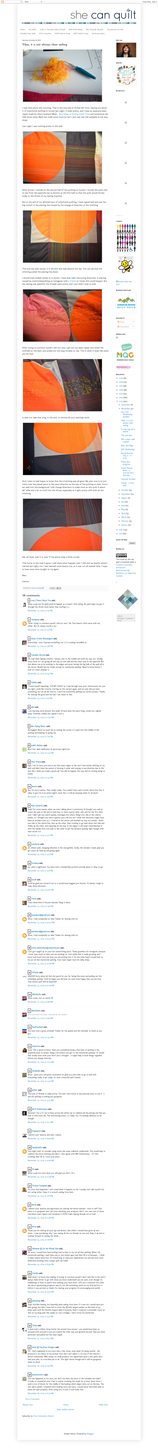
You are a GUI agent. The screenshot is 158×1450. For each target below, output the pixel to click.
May (123, 509)
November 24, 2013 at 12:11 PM (40, 1196)
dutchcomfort (38, 1375)
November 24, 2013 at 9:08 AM (41, 1160)
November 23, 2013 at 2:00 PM (41, 717)
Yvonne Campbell (39, 1186)
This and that (126, 435)
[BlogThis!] (53, 588)
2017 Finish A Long (81, 34)
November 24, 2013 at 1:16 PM (40, 1240)
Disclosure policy (98, 34)
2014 (121, 397)
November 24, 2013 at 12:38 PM (41, 1218)
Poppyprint (36, 1131)
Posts (121, 322)
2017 (121, 386)
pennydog (36, 1300)
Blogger (90, 1434)
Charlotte (36, 1046)
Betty (34, 1205)
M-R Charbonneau (39, 1109)
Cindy (34, 1325)
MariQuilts (36, 994)
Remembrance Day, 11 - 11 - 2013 (127, 455)
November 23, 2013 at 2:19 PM (40, 736)
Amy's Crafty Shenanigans (42, 638)
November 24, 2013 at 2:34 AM (41, 1081)
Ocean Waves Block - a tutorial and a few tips (127, 471)
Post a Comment (32, 1399)
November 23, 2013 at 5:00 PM (41, 890)
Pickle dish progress (125, 463)
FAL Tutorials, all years (95, 30)
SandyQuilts (37, 1147)
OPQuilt (35, 972)
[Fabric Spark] (126, 203)
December (126, 404)
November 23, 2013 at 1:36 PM (40, 646)
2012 (121, 530)
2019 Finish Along (75, 30)
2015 (121, 393)
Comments (124, 327)
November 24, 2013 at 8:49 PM (41, 1264)
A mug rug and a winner (128, 430)
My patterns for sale (115, 30)
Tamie (34, 898)
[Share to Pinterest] (60, 588)
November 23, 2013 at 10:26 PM (41, 985)
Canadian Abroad (38, 655)
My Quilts (32, 30)
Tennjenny (35, 619)
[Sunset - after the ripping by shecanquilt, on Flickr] (62, 101)
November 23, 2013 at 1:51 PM (40, 698)
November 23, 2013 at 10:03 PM (41, 922)
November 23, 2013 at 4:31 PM (40, 871)
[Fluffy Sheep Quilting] (126, 163)
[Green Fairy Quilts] (126, 102)
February (125, 521)
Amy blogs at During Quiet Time (74, 114)
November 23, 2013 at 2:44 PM (41, 753)
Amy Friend (36, 762)
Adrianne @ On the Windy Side (45, 1248)
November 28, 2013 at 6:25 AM (40, 1393)
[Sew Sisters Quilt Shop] (126, 123)
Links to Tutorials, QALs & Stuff (52, 30)
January (124, 525)
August (124, 498)
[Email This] (50, 588)
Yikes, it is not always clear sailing (127, 422)
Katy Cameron (37, 805)
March (124, 517)
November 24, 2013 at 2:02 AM (41, 1062)
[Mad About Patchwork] (126, 143)
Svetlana (35, 863)
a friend (72, 281)
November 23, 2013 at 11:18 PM (40, 1002)
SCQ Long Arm (45, 34)
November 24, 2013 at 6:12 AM (40, 1122)
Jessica (34, 786)
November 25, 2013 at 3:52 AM (40, 1316)
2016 (121, 390)
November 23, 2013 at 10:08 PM (41, 963)
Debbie (34, 682)
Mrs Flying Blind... (38, 726)
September (126, 494)
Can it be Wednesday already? (126, 414)
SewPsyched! (37, 1027)
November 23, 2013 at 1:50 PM (40, 673)
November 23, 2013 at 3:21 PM (40, 835)
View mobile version (65, 1409)
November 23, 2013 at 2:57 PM (40, 777)
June (123, 505)
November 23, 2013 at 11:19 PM (40, 1018)
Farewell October (128, 479)
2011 (121, 533)
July (123, 502)
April (123, 513)
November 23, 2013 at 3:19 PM (40, 796)
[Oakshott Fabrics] (126, 183)
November (126, 408)
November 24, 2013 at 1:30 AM (40, 1037)
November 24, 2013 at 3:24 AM (41, 1100)
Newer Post (28, 1405)
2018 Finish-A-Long (62, 34)
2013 (121, 401)
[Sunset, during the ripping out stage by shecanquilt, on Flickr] (62, 341)
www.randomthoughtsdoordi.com (46, 948)
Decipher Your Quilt (28, 34)
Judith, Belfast (37, 745)
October (125, 490)
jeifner (34, 1090)
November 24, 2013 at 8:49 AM (41, 1138)
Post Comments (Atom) (44, 1416)
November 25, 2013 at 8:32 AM (40, 1338)
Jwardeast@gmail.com (41, 915)
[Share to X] (55, 588)
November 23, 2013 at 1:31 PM (40, 630)
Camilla (35, 1273)
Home (22, 30)
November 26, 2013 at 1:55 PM (40, 1366)
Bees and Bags (127, 445)
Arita (34, 1226)
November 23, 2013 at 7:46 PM (40, 906)
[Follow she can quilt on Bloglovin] (123, 368)
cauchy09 (36, 844)
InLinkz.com (119, 215)
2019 (121, 378)
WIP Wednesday (128, 449)
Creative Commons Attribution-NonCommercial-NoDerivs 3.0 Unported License (126, 570)
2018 (121, 382)
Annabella (36, 1071)
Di (33, 1169)
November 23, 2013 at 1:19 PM (40, 610)
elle (32, 707)
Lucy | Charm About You (41, 600)
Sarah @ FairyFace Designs (43, 1347)
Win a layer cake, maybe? (128, 440)
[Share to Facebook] (58, 588)
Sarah (34, 879)
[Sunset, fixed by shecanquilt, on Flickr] (62, 475)
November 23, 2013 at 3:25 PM (40, 854)
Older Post (103, 1405)
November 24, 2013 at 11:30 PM (41, 1292)
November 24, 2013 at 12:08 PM (41, 1177)
